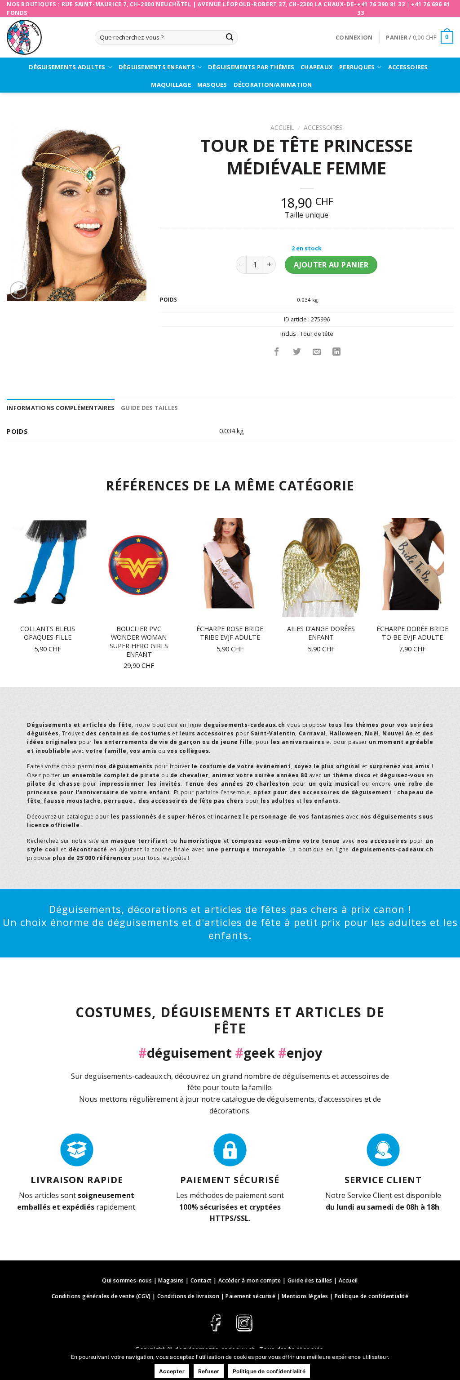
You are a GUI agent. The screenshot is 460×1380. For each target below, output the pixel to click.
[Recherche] (229, 37)
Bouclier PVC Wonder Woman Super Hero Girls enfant (139, 641)
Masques (212, 84)
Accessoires (408, 67)
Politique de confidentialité (371, 1296)
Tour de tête (316, 333)
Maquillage (171, 84)
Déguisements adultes (67, 67)
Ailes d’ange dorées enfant (321, 633)
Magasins (171, 1280)
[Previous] (7, 601)
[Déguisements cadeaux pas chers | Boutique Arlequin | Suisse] (44, 37)
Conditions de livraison (188, 1296)
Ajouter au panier (331, 265)
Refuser (208, 1371)
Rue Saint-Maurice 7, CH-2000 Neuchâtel (126, 4)
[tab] (61, 408)
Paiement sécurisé (250, 1296)
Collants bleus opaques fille (47, 633)
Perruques (357, 67)
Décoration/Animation (273, 84)
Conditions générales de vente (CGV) (101, 1296)
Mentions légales (305, 1296)
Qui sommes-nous (127, 1280)
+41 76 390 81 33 (381, 4)
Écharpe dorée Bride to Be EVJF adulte (412, 633)
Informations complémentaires (61, 408)
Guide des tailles (149, 408)
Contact (201, 1280)
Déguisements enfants (157, 67)
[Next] (453, 601)
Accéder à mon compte (249, 1280)
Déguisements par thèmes (251, 67)
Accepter (172, 1371)
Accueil (282, 127)
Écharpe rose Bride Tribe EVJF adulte (229, 633)
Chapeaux (317, 67)
